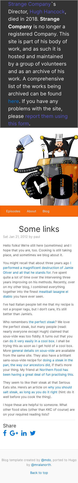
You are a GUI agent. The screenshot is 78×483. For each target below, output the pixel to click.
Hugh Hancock (47, 12)
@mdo (46, 460)
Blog (46, 211)
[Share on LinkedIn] (24, 433)
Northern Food (51, 370)
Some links (39, 229)
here (13, 101)
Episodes (13, 211)
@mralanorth (41, 465)
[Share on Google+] (14, 433)
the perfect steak (42, 322)
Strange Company (29, 4)
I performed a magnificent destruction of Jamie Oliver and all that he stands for (38, 267)
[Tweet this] (33, 433)
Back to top (39, 473)
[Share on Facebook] (5, 433)
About (31, 211)
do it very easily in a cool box (31, 341)
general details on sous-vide (33, 351)
